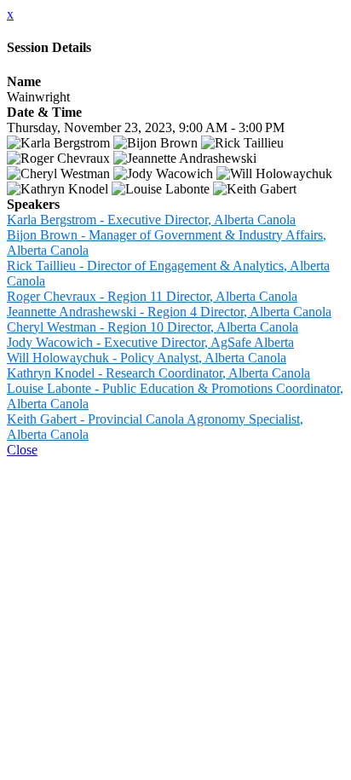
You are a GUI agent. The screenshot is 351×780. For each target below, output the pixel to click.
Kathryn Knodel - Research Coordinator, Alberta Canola (158, 373)
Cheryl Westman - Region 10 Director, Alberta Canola (152, 327)
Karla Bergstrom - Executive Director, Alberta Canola (151, 219)
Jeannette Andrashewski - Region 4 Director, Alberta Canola (169, 311)
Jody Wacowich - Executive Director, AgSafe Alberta (150, 342)
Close (22, 449)
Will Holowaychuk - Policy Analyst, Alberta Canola (146, 357)
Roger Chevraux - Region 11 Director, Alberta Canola (152, 296)
